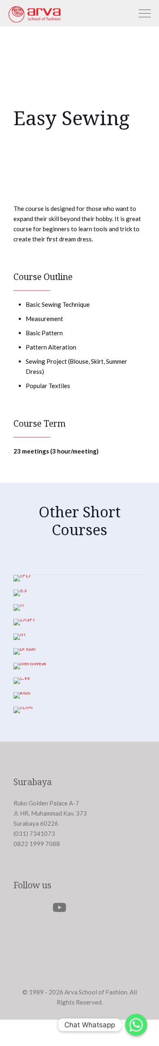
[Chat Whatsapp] (136, 1025)
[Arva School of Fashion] (34, 22)
